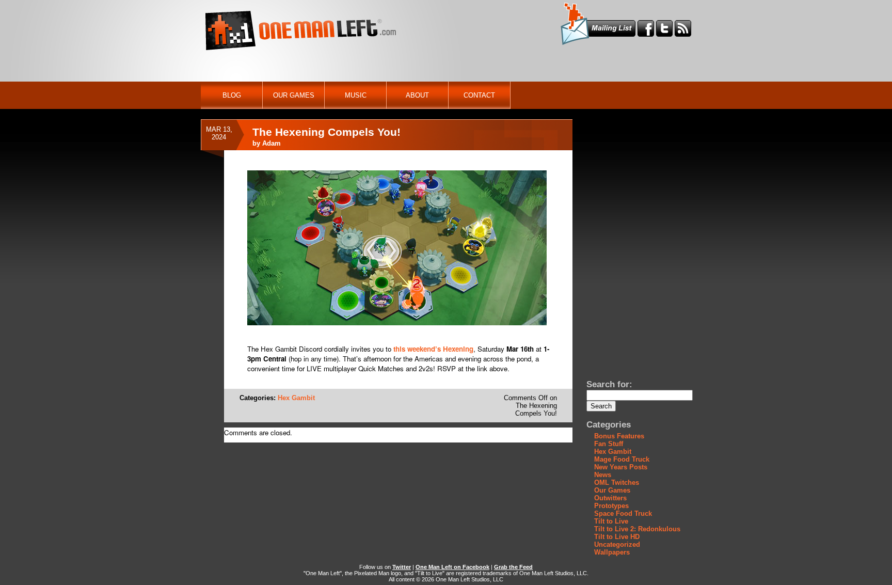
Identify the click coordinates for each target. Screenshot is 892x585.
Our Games (293, 95)
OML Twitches (616, 482)
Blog (231, 95)
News (602, 475)
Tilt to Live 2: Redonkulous (637, 529)
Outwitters (610, 498)
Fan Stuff (608, 444)
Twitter (401, 567)
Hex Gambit (296, 398)
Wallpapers (612, 552)
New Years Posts (620, 467)
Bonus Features (619, 436)
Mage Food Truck (621, 459)
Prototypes (611, 506)
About (417, 95)
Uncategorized (617, 544)
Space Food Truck (623, 513)
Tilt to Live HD (617, 537)
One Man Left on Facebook (452, 567)
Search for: (609, 384)
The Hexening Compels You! (326, 132)
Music (356, 95)
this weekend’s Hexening (433, 349)
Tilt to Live (611, 521)
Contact (479, 95)
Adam (271, 143)
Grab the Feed (513, 567)
